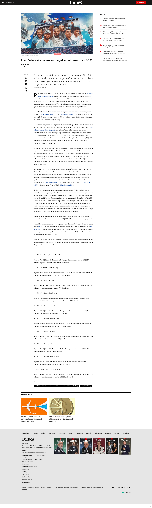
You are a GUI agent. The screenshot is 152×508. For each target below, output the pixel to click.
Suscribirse (140, 2)
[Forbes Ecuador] (76, 2)
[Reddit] (26, 87)
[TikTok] (130, 487)
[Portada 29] (86, 446)
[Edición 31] (60, 446)
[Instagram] (119, 487)
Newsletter (126, 433)
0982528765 (25, 474)
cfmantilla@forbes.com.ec (39, 452)
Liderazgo (62, 433)
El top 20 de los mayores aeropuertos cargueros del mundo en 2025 (31, 419)
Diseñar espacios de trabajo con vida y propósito (114, 19)
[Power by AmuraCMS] (126, 492)
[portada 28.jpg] (99, 446)
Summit (117, 433)
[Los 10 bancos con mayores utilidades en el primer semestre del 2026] (62, 406)
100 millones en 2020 (66, 185)
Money (71, 433)
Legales (37, 487)
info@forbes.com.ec (47, 447)
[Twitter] (26, 81)
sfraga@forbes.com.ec (27, 461)
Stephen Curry (86, 386)
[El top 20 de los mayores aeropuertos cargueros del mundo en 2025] (34, 406)
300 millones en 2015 (47, 114)
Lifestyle (88, 433)
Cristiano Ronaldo (41, 386)
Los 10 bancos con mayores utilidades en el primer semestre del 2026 (114, 59)
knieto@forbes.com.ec (27, 457)
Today (43, 433)
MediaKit (43, 487)
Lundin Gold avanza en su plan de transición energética (114, 26)
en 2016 (40, 226)
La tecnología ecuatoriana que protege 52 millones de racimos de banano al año (114, 46)
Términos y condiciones (28, 487)
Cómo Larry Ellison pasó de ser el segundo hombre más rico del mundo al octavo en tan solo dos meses (114, 33)
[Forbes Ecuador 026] (124, 446)
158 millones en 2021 (51, 182)
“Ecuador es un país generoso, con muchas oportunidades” (113, 39)
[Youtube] (122, 487)
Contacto (49, 487)
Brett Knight (25, 64)
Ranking (75, 386)
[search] (149, 2)
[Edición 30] (73, 446)
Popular (103, 14)
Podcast (35, 433)
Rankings (108, 433)
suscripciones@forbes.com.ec (29, 466)
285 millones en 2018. (66, 114)
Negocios (80, 433)
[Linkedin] (26, 91)
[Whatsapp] (26, 78)
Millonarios (98, 433)
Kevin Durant (54, 386)
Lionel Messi (65, 386)
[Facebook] (26, 84)
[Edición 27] (111, 446)
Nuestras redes (74, 487)
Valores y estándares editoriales (61, 487)
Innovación (51, 433)
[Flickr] (127, 487)
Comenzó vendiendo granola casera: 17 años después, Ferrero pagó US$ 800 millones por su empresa (114, 52)
